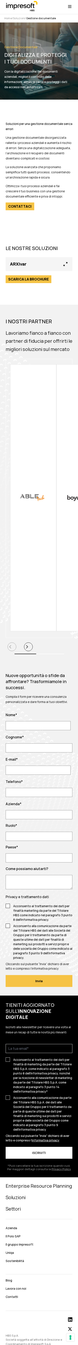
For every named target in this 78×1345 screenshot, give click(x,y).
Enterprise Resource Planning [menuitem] (39, 1186)
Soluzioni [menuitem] (16, 1197)
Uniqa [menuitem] (10, 1253)
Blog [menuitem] (9, 1280)
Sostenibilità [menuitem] (15, 1261)
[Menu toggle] (70, 6)
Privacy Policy (61, 1169)
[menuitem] (39, 1270)
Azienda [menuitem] (11, 1228)
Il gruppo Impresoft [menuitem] (19, 1244)
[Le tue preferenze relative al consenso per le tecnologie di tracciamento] (70, 1337)
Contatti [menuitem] (12, 1297)
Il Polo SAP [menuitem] (13, 1236)
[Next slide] (28, 646)
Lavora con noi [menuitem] (16, 1288)
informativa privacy (34, 920)
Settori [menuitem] (13, 1209)
